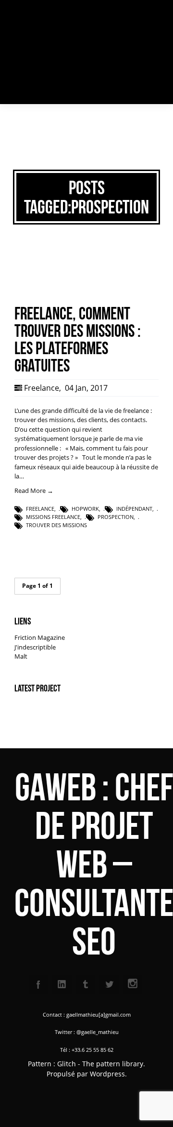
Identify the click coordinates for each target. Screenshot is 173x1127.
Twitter (109, 984)
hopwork (85, 508)
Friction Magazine (39, 637)
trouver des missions (56, 525)
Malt (20, 656)
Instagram (132, 984)
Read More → (33, 490)
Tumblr (85, 984)
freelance (40, 508)
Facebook (38, 984)
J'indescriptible (35, 647)
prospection (116, 516)
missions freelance (53, 516)
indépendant (134, 508)
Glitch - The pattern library (100, 1063)
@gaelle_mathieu (97, 1031)
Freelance (41, 388)
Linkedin (62, 984)
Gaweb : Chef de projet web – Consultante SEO (50, 52)
